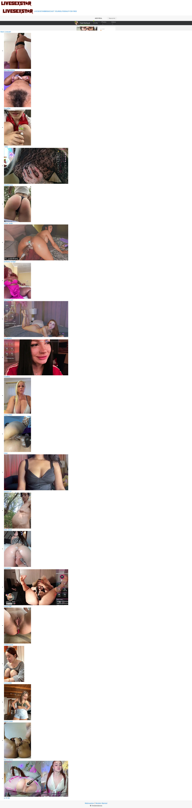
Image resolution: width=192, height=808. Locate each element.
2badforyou (8, 185)
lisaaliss (7, 377)
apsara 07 (8, 491)
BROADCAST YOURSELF (53, 11)
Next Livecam (5, 32)
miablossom (8, 645)
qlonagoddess (9, 70)
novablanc (8, 338)
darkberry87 (8, 300)
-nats (6, 147)
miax (6, 453)
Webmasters (89, 803)
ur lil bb (7, 798)
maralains (7, 568)
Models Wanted (101, 803)
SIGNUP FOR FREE (70, 11)
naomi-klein (8, 721)
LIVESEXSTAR (39, 11)
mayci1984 (8, 415)
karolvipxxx (8, 760)
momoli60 (8, 683)
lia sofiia (7, 108)
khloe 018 (7, 606)
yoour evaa (8, 223)
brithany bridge (10, 262)
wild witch (8, 530)
